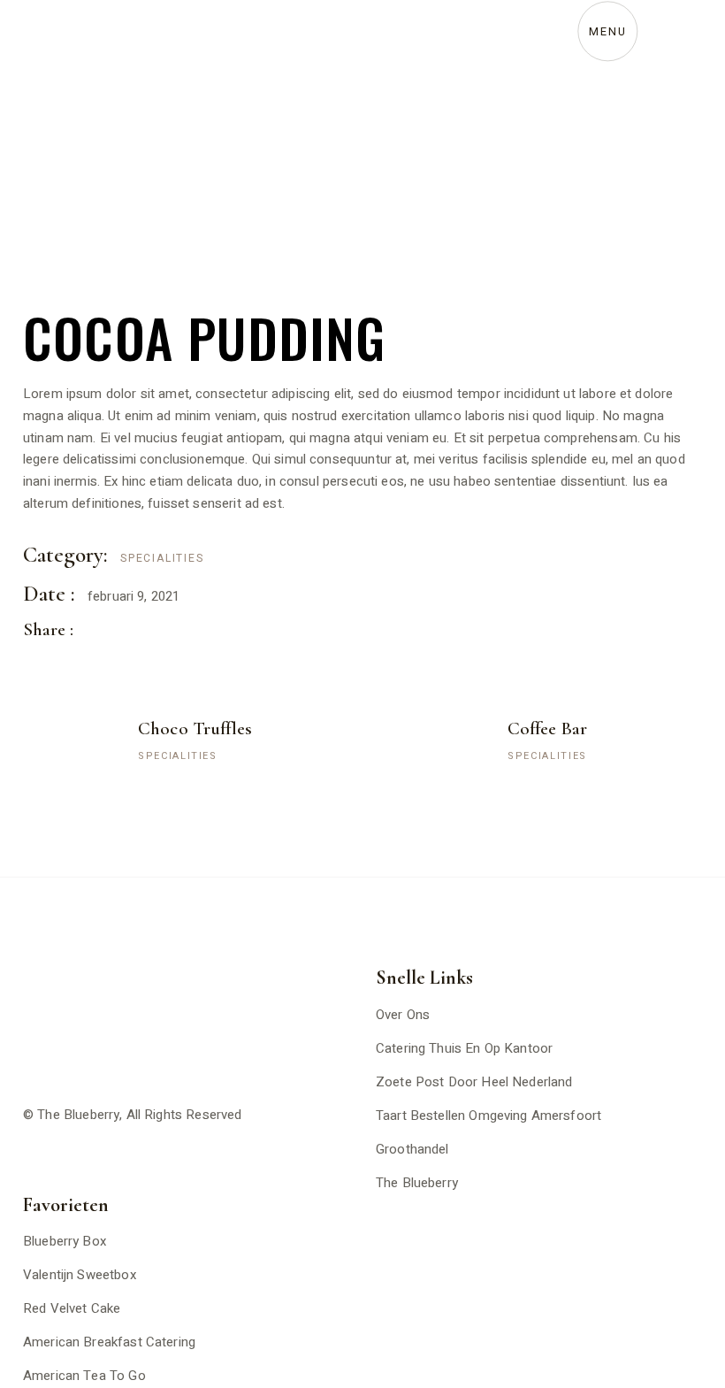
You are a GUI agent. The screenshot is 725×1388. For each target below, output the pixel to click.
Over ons (403, 1014)
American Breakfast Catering (109, 1342)
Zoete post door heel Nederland (474, 1082)
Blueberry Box (64, 1241)
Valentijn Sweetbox (79, 1274)
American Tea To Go (84, 1375)
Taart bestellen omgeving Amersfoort (488, 1115)
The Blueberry (78, 1114)
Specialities (162, 558)
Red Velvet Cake (71, 1308)
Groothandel (412, 1149)
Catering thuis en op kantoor (464, 1048)
